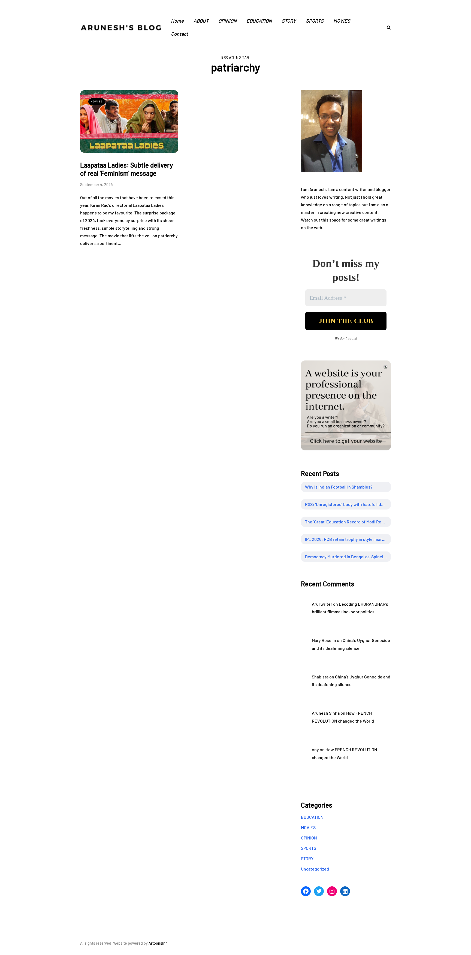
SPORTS (315, 21)
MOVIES (341, 21)
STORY (289, 21)
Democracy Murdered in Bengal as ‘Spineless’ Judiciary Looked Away (348, 556)
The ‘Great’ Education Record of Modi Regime (348, 521)
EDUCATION (259, 21)
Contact (179, 34)
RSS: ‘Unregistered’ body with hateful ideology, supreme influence (348, 504)
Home (177, 21)
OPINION (227, 21)
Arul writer (322, 604)
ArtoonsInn (158, 943)
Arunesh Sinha (326, 713)
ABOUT (201, 21)
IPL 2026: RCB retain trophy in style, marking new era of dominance (348, 539)
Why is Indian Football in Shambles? (339, 486)
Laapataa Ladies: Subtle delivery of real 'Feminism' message (126, 169)
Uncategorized (315, 868)
